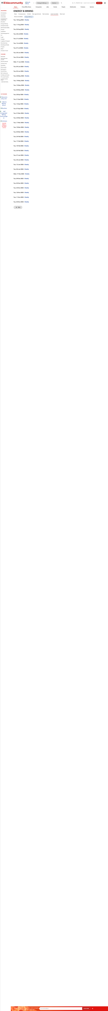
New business (46, 14)
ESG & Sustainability (5, 27)
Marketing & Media (5, 44)
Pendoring (3, 65)
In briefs (29, 14)
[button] (61, 3)
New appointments (36, 14)
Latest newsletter (54, 14)
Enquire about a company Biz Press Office (4, 125)
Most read (62, 14)
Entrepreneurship (4, 25)
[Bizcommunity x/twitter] (75, 3)
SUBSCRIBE (86, 1008)
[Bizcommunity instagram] (78, 3)
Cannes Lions (4, 63)
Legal (2, 37)
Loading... (17, 210)
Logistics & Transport (5, 41)
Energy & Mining (4, 23)
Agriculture (3, 15)
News (15, 14)
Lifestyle (3, 39)
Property (2, 46)
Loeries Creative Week (4, 79)
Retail (2, 48)
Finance (2, 29)
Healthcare (3, 31)
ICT (1, 35)
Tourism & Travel (4, 50)
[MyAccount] (105, 3)
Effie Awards (3, 67)
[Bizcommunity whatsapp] (82, 3)
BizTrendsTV (3, 69)
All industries (3, 13)
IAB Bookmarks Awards (4, 59)
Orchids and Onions (5, 75)
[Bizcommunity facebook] (76, 3)
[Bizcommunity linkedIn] (73, 3)
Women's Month (4, 61)
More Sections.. (5, 81)
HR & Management (5, 33)
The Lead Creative (5, 76)
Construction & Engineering (4, 19)
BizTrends (3, 56)
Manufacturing (4, 43)
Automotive (3, 16)
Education (3, 21)
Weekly (27, 20)
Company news (22, 14)
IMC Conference (4, 73)
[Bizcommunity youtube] (80, 3)
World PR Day (4, 71)
